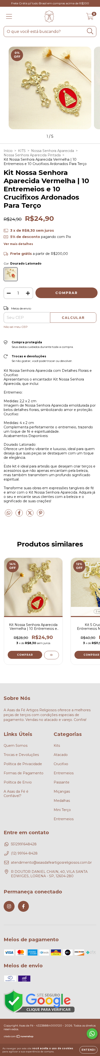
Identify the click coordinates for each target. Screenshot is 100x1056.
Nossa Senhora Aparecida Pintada (32, 155)
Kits (57, 745)
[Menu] (9, 16)
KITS (22, 151)
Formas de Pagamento (23, 773)
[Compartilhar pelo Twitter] (30, 515)
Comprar (25, 654)
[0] (90, 17)
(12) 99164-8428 (24, 853)
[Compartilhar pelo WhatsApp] (8, 513)
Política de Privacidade (23, 764)
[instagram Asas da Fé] (9, 906)
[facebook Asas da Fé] (23, 906)
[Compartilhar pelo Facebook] (20, 515)
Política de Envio (18, 782)
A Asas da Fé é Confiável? (16, 793)
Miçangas (62, 791)
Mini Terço (62, 810)
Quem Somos (15, 745)
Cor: (23, 263)
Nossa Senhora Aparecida (52, 151)
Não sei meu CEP (16, 327)
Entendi (88, 1049)
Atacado (61, 755)
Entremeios (64, 773)
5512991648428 (24, 844)
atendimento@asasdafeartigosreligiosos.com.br (51, 862)
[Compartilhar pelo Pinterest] (40, 515)
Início (8, 151)
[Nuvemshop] (19, 1037)
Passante (61, 782)
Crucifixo (61, 764)
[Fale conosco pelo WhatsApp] (92, 1033)
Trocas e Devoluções (21, 755)
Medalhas (62, 800)
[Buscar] (90, 31)
